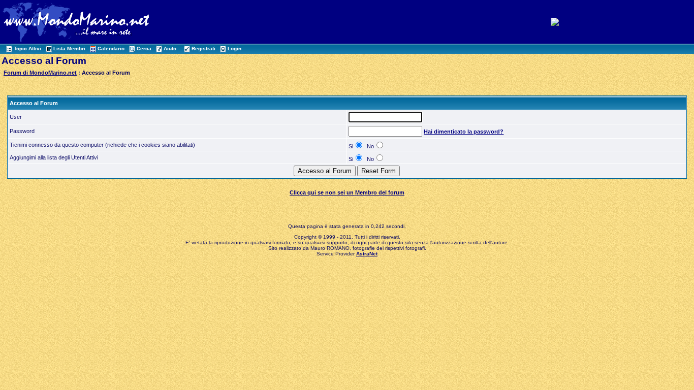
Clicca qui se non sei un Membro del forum (347, 192)
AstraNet (366, 253)
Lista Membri (69, 48)
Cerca (144, 48)
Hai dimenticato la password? (463, 131)
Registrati (203, 48)
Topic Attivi (27, 48)
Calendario (111, 48)
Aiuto (170, 48)
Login (234, 48)
